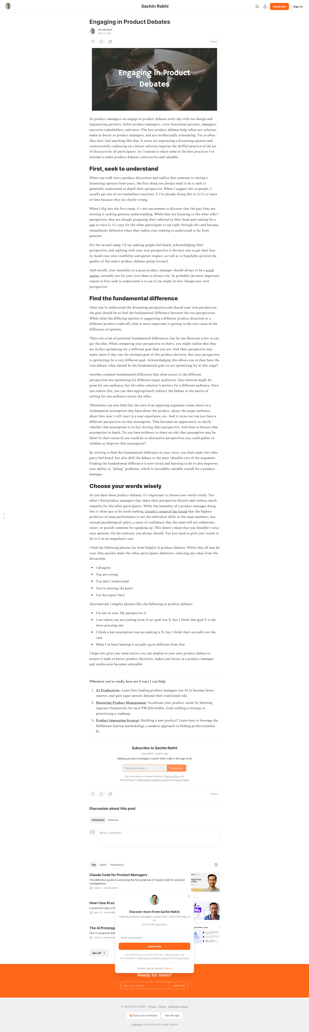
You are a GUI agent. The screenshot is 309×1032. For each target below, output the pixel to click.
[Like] (93, 41)
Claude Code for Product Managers (118, 875)
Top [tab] (94, 864)
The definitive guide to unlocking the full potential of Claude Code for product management (137, 881)
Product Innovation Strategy (117, 720)
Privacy (152, 1006)
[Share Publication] (265, 6)
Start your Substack (145, 1015)
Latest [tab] (103, 864)
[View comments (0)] (101, 41)
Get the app (172, 1015)
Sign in (298, 6)
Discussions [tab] (117, 864)
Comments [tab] (98, 820)
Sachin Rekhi (105, 29)
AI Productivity (108, 690)
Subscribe (279, 6)
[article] (154, 883)
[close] (189, 896)
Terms (162, 1006)
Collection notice (178, 1006)
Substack (136, 1024)
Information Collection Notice (153, 958)
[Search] (257, 6)
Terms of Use (172, 954)
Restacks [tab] (113, 820)
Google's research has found (166, 511)
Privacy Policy (181, 958)
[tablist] (104, 820)
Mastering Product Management (121, 702)
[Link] (84, 169)
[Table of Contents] (3, 516)
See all (96, 953)
